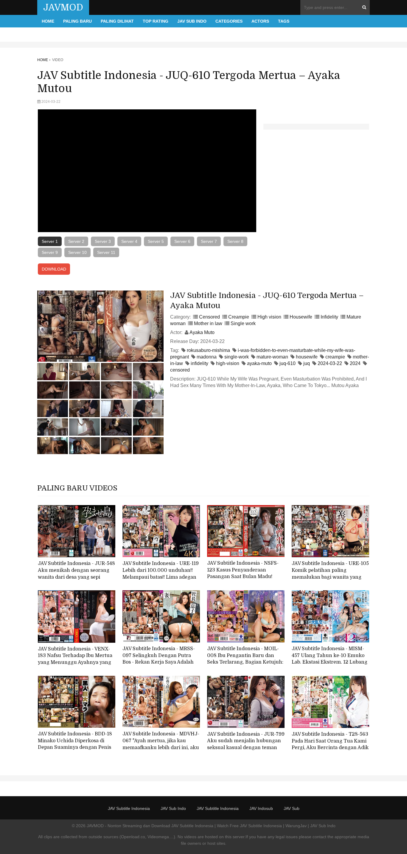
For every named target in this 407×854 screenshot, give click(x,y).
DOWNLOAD (54, 269)
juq (306, 363)
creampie (335, 356)
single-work (236, 356)
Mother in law (208, 323)
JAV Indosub (261, 808)
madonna (207, 356)
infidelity (199, 363)
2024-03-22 (330, 363)
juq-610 (287, 363)
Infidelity (329, 316)
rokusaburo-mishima (208, 350)
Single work (243, 323)
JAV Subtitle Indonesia (129, 808)
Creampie (238, 316)
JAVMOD (63, 7)
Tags (283, 21)
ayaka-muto (259, 363)
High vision (269, 316)
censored (180, 369)
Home (48, 21)
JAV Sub (291, 808)
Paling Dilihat (117, 21)
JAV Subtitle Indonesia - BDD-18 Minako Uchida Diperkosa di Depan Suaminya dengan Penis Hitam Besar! (75, 744)
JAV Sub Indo (191, 21)
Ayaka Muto (202, 332)
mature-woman (272, 356)
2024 (355, 363)
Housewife (301, 316)
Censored (209, 316)
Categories (229, 21)
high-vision (227, 363)
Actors (260, 21)
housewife (307, 356)
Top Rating (155, 21)
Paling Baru (77, 21)
